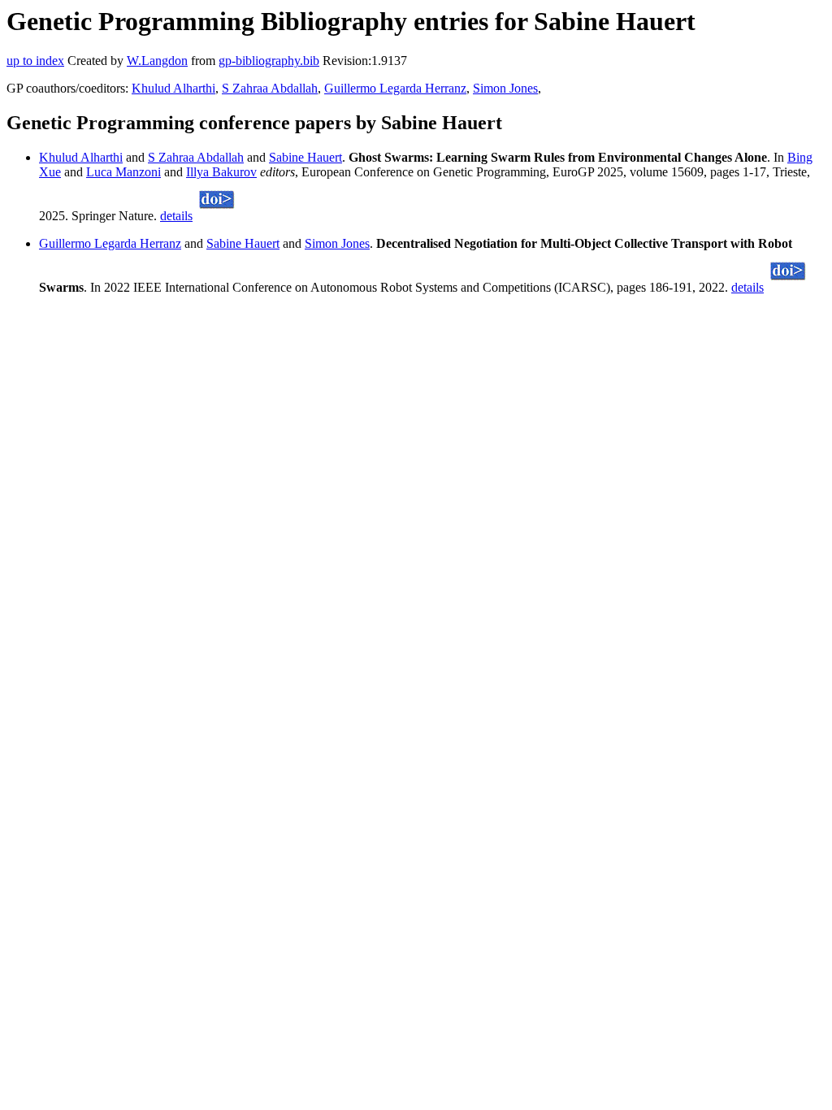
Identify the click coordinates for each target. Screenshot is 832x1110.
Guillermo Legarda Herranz (395, 88)
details (176, 216)
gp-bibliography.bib (269, 60)
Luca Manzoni (123, 172)
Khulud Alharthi (173, 88)
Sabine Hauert (305, 157)
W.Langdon (157, 60)
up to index (35, 60)
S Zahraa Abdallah (270, 88)
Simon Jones (505, 88)
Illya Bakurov (221, 172)
